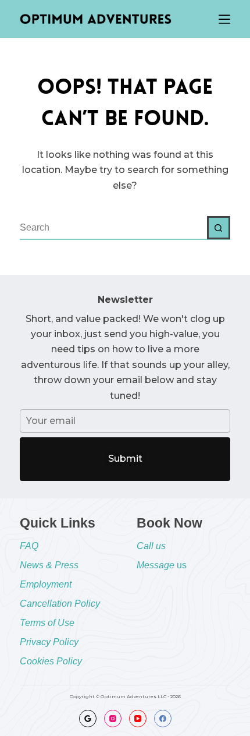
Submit (125, 458)
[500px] (88, 718)
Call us (151, 546)
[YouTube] (138, 718)
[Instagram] (113, 718)
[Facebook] (163, 718)
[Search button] (218, 227)
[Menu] (224, 19)
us (162, 565)
